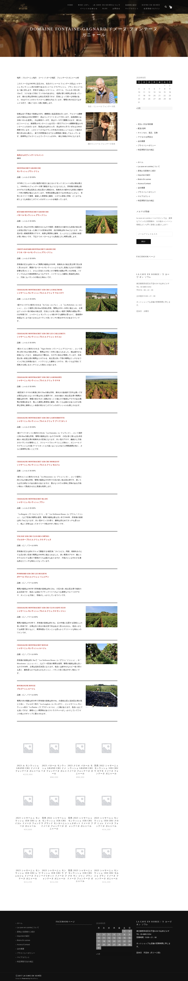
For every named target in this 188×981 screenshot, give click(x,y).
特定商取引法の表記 (146, 149)
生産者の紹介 (131, 5)
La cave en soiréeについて (106, 5)
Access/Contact (144, 183)
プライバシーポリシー (147, 145)
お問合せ (116, 8)
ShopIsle (19, 978)
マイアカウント (132, 8)
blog (105, 8)
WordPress (34, 978)
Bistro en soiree (151, 5)
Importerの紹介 (144, 175)
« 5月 (138, 108)
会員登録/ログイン (152, 8)
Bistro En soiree (144, 179)
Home (70, 5)
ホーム (140, 162)
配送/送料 (142, 128)
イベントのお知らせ (89, 8)
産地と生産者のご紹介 (147, 170)
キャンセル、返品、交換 (148, 132)
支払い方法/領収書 (145, 124)
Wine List (83, 5)
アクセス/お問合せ (145, 137)
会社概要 (141, 141)
